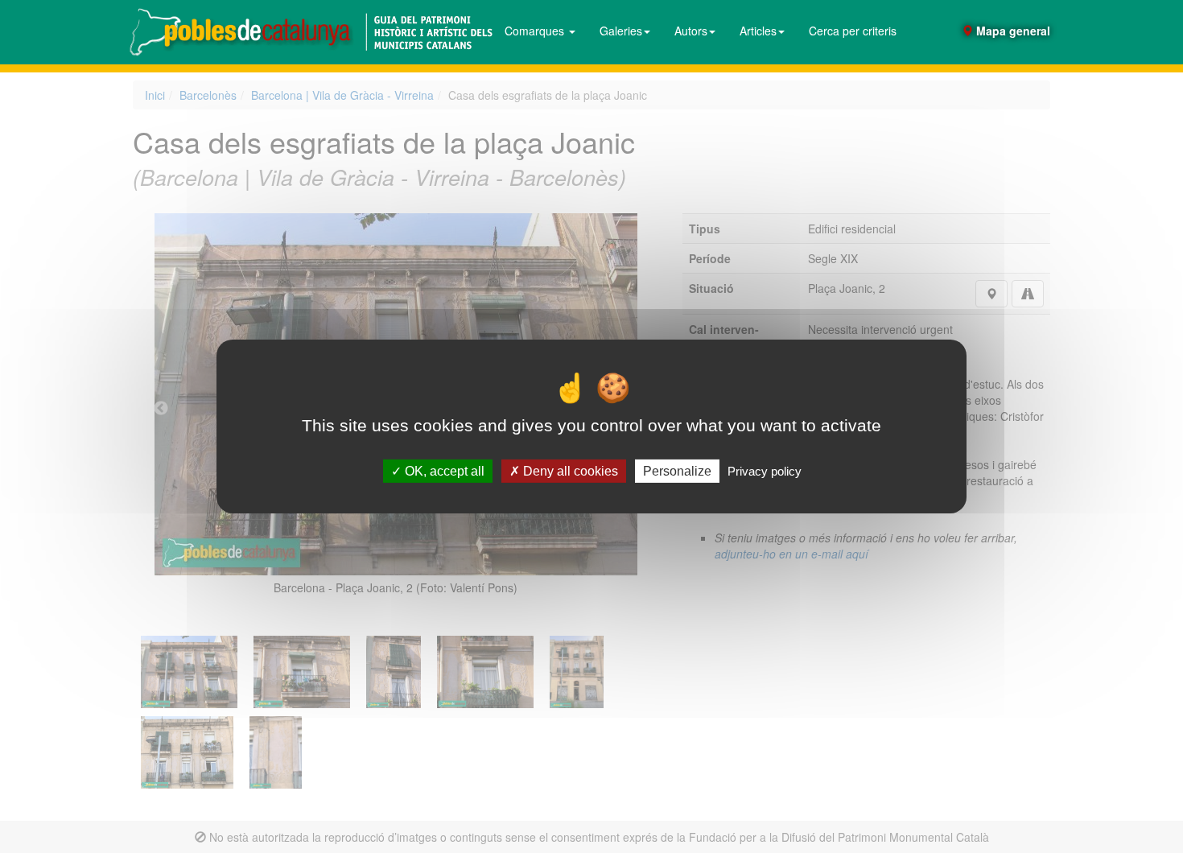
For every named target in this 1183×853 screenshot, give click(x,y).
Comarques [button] (536, 31)
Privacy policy (765, 471)
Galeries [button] (621, 31)
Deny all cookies (569, 471)
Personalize (677, 471)
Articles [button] (758, 31)
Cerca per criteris (853, 31)
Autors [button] (690, 31)
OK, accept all (443, 471)
